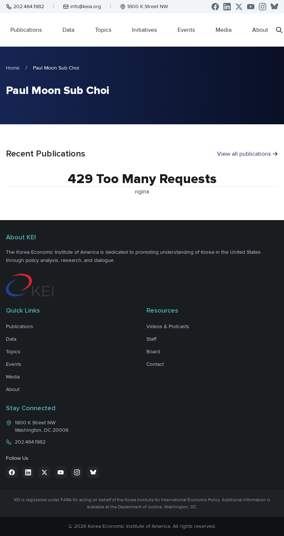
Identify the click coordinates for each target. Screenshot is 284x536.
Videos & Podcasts (167, 326)
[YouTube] (250, 6)
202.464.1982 (28, 6)
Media (223, 30)
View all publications (244, 154)
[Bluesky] (274, 6)
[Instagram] (262, 6)
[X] (239, 6)
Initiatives (144, 30)
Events (186, 30)
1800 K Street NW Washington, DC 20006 (41, 426)
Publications (26, 30)
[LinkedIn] (227, 6)
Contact (155, 364)
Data (68, 30)
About (260, 30)
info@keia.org (85, 6)
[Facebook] (215, 6)
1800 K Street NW (147, 6)
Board (153, 351)
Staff (151, 339)
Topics (103, 30)
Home (13, 68)
